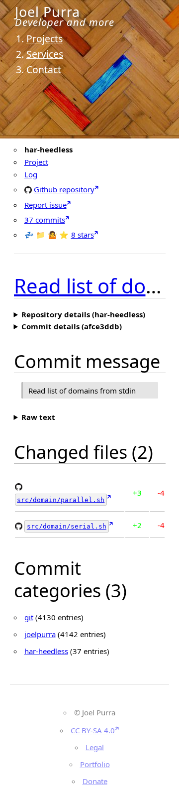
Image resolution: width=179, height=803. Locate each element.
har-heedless (46, 651)
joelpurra (40, 634)
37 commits (44, 220)
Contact (43, 69)
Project (36, 162)
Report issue (45, 205)
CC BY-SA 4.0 (93, 730)
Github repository (64, 189)
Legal (95, 747)
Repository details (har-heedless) (83, 314)
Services (44, 54)
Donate (95, 781)
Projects (44, 38)
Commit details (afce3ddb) (71, 326)
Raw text (38, 417)
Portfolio (95, 764)
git (28, 617)
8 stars (82, 235)
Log (30, 174)
